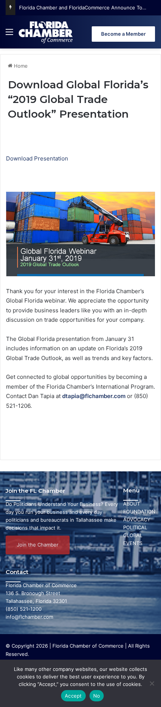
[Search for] (151, 34)
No (96, 696)
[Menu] (9, 34)
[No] (151, 683)
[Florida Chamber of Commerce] (46, 32)
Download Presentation (37, 158)
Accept (73, 696)
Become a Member (123, 34)
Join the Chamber (37, 545)
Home (20, 66)
